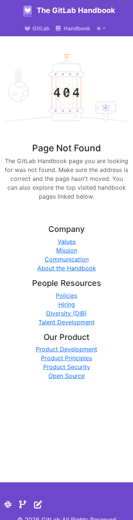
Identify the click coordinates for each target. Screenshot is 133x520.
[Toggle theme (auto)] (101, 28)
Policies (66, 295)
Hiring (66, 304)
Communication (67, 259)
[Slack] (7, 504)
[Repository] (22, 504)
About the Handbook (66, 268)
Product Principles (66, 358)
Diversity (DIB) (66, 313)
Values (67, 241)
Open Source (66, 375)
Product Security (66, 367)
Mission (66, 250)
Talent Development (66, 322)
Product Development (66, 349)
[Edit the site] (38, 504)
